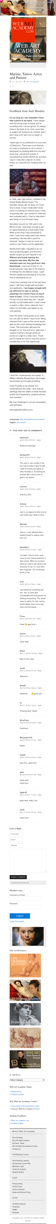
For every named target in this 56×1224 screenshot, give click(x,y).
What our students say (20, 1120)
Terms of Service (18, 1189)
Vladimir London (17, 1094)
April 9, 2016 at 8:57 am (27, 619)
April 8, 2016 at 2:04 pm (27, 526)
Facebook (16, 1206)
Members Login (18, 1166)
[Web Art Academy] (22, 41)
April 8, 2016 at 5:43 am (27, 440)
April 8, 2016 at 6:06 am (27, 506)
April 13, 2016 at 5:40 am (28, 688)
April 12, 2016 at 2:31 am (28, 671)
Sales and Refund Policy (21, 1192)
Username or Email (17, 895)
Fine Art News (17, 1137)
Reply (39, 440)
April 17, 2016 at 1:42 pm (28, 705)
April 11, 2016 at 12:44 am (28, 653)
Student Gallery (17, 1123)
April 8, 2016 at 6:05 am (27, 489)
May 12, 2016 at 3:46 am (28, 812)
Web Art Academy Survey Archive (32, 419)
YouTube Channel (19, 1204)
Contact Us (16, 1149)
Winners (36, 1109)
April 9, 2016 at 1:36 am (27, 584)
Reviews (15, 1212)
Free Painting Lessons (20, 1160)
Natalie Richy (16, 1092)
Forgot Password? (17, 921)
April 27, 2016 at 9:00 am (28, 757)
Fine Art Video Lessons (20, 1140)
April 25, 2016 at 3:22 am (28, 723)
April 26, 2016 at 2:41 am (28, 740)
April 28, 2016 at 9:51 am (28, 775)
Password (13, 904)
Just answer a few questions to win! (25, 1106)
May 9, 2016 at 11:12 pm (28, 795)
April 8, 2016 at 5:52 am (27, 457)
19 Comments (34, 82)
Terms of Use (17, 1186)
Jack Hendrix (21, 422)
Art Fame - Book (18, 1143)
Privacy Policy (17, 1183)
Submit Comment (18, 877)
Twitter (14, 1209)
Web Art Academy (28, 47)
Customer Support (19, 1169)
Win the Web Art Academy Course (24, 1146)
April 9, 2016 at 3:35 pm (27, 636)
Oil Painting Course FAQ (21, 1163)
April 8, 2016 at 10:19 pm (28, 550)
